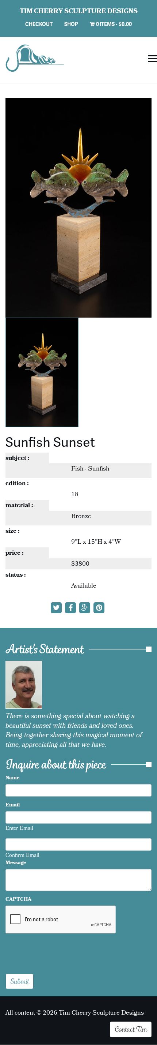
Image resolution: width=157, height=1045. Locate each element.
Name (12, 778)
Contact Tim (131, 1029)
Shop (71, 23)
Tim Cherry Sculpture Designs (79, 12)
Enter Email (19, 829)
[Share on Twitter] (57, 609)
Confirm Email (22, 856)
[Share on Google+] (85, 609)
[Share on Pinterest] (99, 609)
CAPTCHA (18, 900)
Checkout (39, 23)
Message (15, 863)
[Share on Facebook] (71, 609)
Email (12, 805)
